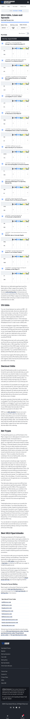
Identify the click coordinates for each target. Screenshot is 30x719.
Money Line (23, 6)
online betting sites (10, 292)
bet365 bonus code (6, 602)
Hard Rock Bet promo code (8, 625)
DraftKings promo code (7, 611)
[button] (24, 33)
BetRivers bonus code (7, 616)
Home (3, 6)
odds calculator (11, 412)
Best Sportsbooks (5, 662)
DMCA (2, 680)
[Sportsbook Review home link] (5, 643)
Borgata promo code (7, 608)
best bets (4, 563)
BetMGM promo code (7, 605)
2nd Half (4, 27)
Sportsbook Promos (5, 648)
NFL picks (11, 561)
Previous (13, 53)
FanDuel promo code (7, 614)
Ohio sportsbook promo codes (14, 631)
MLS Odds (15, 6)
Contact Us (3, 674)
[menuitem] (15, 648)
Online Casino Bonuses (6, 665)
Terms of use (4, 671)
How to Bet (3, 657)
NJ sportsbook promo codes (19, 635)
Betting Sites (4, 660)
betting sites (4, 593)
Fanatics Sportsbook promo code (10, 622)
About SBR (3, 683)
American (23, 27)
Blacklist (3, 651)
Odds (8, 6)
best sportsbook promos (15, 589)
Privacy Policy (4, 677)
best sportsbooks (20, 591)
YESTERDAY (15, 10)
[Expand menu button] (28, 2)
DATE (19, 10)
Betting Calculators (5, 654)
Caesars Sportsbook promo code (10, 619)
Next (28, 53)
